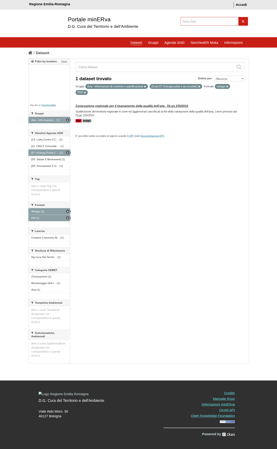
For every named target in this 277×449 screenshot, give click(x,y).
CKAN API (227, 410)
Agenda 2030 (174, 43)
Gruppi (153, 43)
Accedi (241, 5)
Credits (229, 393)
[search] (238, 67)
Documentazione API (151, 136)
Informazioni (233, 43)
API (131, 136)
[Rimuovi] (145, 86)
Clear (64, 61)
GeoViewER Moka (204, 43)
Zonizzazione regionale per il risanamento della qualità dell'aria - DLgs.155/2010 (132, 106)
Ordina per (204, 78)
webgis (87, 120)
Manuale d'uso (224, 399)
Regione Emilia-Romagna (49, 4)
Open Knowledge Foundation (213, 416)
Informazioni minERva (218, 404)
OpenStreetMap (48, 105)
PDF (78, 120)
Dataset (136, 43)
